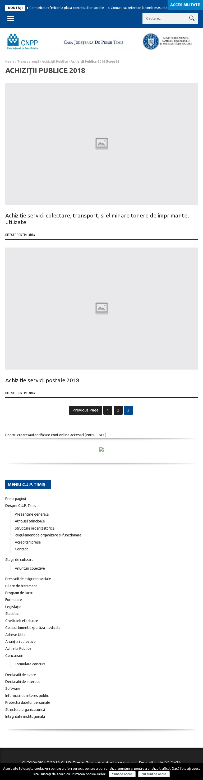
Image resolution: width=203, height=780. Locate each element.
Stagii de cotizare (19, 560)
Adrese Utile (15, 635)
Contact (21, 549)
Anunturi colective (30, 568)
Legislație (13, 607)
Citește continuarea (20, 234)
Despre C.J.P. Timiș (20, 505)
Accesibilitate (185, 5)
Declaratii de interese (22, 682)
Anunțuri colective (20, 641)
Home (10, 61)
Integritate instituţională (25, 716)
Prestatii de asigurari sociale (28, 579)
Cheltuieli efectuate (21, 621)
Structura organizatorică (34, 528)
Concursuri (14, 655)
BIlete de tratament (21, 586)
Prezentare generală (32, 514)
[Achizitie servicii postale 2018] (101, 309)
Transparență (28, 61)
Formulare (13, 600)
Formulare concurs (30, 664)
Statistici (12, 614)
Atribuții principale (30, 521)
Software (12, 688)
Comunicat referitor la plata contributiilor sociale (66, 7)
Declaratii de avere (20, 675)
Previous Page (85, 410)
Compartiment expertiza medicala (32, 628)
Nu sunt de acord (154, 774)
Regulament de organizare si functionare (48, 535)
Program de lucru (19, 593)
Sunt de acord (122, 774)
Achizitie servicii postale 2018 (42, 380)
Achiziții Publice (55, 61)
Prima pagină (15, 499)
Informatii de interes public (27, 696)
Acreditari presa (28, 542)
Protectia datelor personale (27, 702)
